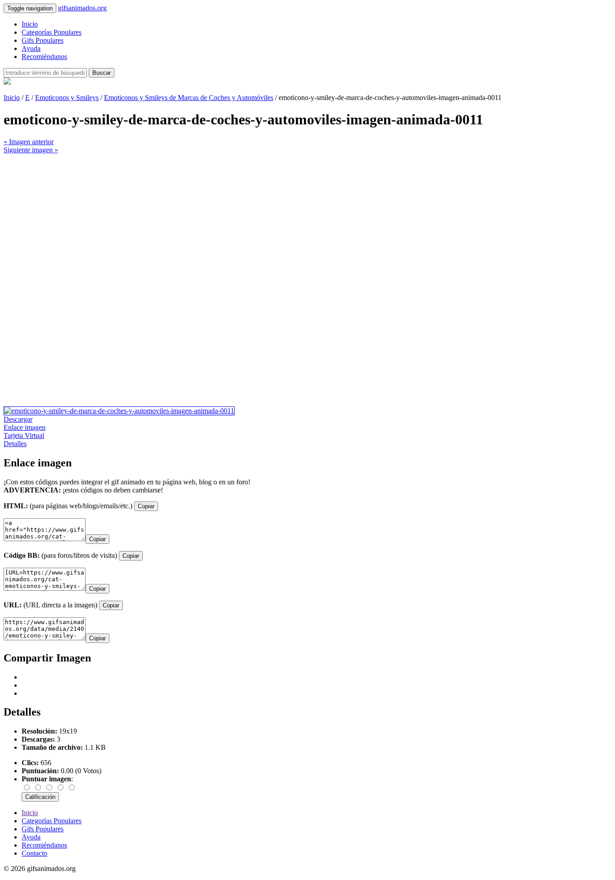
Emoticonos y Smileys (67, 97)
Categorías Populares (51, 32)
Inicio (30, 24)
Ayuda (31, 48)
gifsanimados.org (82, 8)
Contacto (34, 853)
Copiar (146, 506)
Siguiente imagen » (31, 150)
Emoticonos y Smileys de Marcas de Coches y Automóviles (188, 97)
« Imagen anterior (29, 142)
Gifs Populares (42, 40)
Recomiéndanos (44, 56)
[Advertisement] (274, 217)
